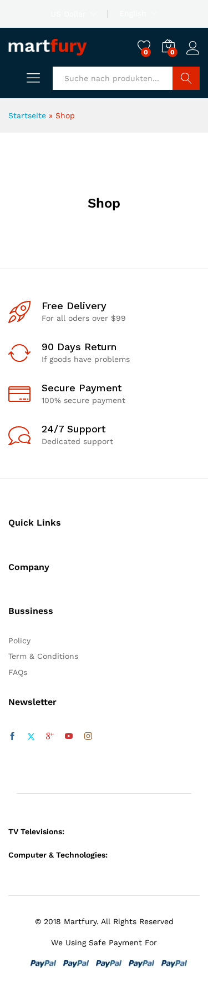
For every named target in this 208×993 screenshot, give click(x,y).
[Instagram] (88, 736)
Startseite (27, 115)
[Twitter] (31, 736)
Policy (19, 640)
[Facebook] (12, 736)
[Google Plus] (49, 736)
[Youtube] (68, 736)
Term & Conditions (43, 656)
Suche (186, 78)
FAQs (17, 672)
